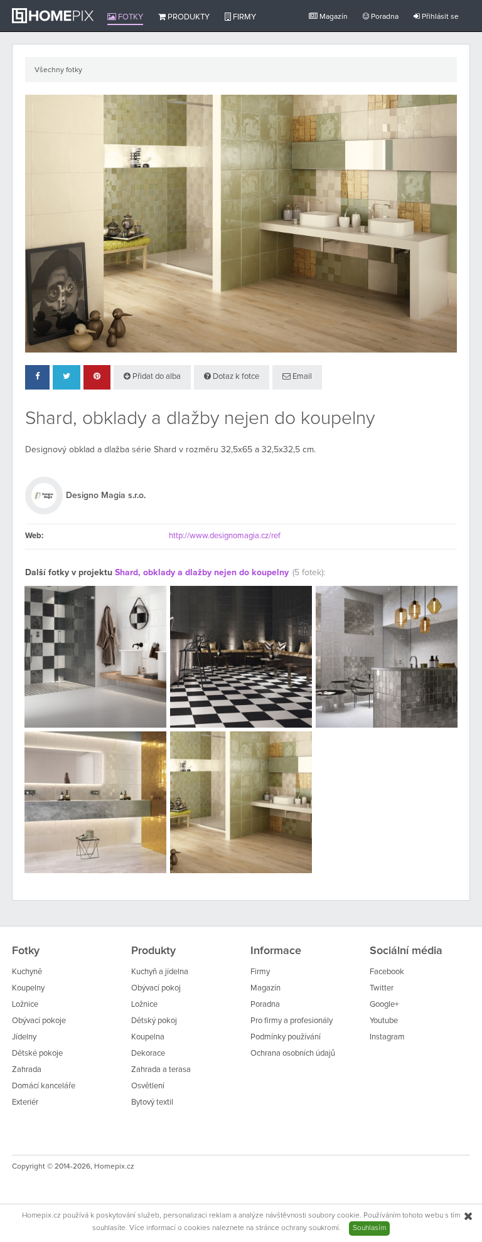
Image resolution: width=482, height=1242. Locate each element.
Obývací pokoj (156, 988)
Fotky (129, 17)
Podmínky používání (285, 1037)
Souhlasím (369, 1228)
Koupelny (28, 988)
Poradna (384, 17)
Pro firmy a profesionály (291, 1021)
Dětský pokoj (154, 1021)
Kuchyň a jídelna (159, 972)
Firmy (243, 17)
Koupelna (147, 1037)
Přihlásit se (439, 17)
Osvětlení (147, 1086)
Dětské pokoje (37, 1053)
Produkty (188, 17)
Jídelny (24, 1037)
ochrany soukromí (310, 1228)
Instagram (387, 1037)
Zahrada (26, 1070)
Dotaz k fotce (235, 377)
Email (301, 377)
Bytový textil (152, 1102)
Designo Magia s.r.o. (106, 495)
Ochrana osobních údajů (292, 1053)
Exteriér (25, 1102)
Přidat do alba (156, 377)
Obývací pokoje (39, 1021)
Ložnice (25, 1005)
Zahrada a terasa (161, 1070)
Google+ (384, 1005)
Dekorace (148, 1053)
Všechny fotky (58, 70)
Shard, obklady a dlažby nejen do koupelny (202, 572)
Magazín (333, 17)
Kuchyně (27, 972)
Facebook (387, 972)
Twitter (382, 988)
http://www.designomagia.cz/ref (225, 536)
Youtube (384, 1021)
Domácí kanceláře (43, 1086)
